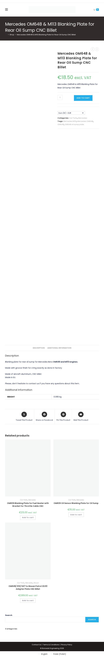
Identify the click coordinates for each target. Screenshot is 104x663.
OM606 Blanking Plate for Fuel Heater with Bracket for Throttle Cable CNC (28, 504)
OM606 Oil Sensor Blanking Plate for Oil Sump (76, 503)
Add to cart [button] (28, 517)
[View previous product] (93, 49)
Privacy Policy (66, 644)
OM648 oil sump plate (74, 124)
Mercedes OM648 (85, 121)
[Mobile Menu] (6, 9)
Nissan (36, 583)
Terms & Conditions (51, 644)
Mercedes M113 (69, 121)
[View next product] (97, 49)
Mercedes (82, 118)
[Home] (6, 34)
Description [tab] (39, 348)
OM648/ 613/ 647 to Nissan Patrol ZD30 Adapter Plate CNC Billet (28, 587)
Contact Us (36, 644)
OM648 (61, 124)
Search (8, 615)
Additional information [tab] (59, 348)
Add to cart (83, 98)
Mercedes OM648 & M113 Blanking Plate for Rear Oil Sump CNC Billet (46, 34)
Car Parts (73, 118)
